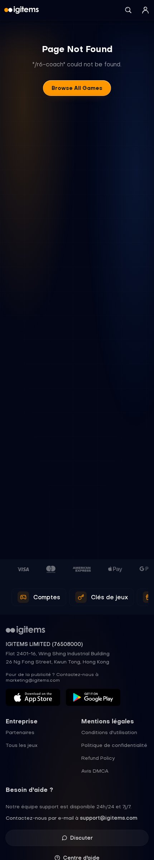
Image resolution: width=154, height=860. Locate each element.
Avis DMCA (95, 771)
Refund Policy (98, 758)
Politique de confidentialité (114, 745)
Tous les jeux (22, 745)
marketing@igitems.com (33, 680)
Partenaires (20, 732)
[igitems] (21, 10)
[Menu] (145, 10)
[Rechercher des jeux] (128, 10)
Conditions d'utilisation (109, 732)
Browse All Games (77, 88)
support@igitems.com (108, 818)
